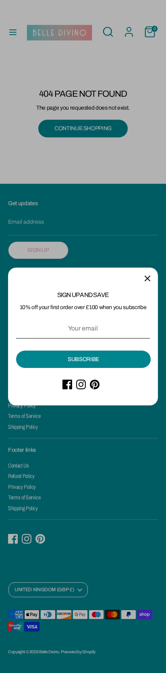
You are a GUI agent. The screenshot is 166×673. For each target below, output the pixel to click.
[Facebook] (67, 384)
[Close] (147, 278)
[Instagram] (81, 384)
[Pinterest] (95, 384)
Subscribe (83, 359)
